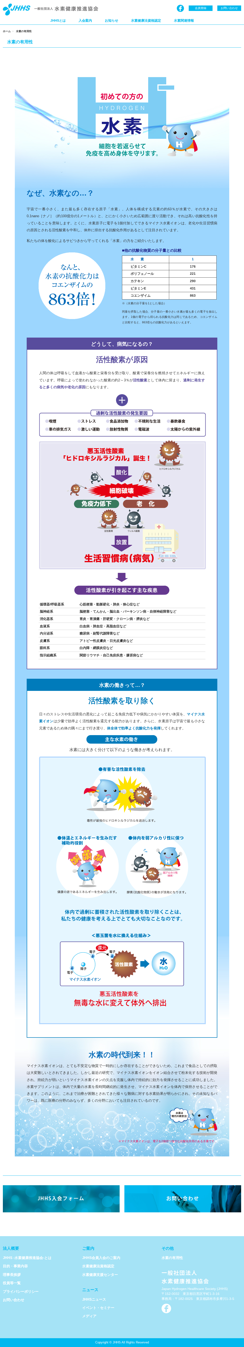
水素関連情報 (184, 20)
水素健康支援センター (100, 1275)
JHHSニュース (94, 1299)
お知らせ (111, 20)
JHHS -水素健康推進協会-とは (27, 1258)
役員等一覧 (12, 1283)
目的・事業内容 (15, 1266)
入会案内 (85, 20)
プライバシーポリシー (21, 1291)
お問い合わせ (229, 8)
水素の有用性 (172, 1258)
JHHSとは (58, 20)
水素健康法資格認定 (146, 20)
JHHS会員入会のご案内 (101, 1258)
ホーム (7, 31)
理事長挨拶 (12, 1275)
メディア (89, 1316)
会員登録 (200, 8)
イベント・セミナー (98, 1308)
